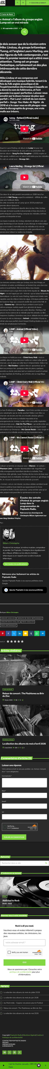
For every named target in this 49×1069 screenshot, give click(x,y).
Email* (4, 801)
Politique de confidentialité (12, 1029)
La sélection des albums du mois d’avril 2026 (24, 743)
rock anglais (28, 622)
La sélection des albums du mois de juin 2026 (21, 989)
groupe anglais (8, 618)
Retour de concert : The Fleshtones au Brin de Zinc (23, 999)
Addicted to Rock (11, 891)
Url (3, 812)
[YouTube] (4, 1044)
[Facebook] (19, 1044)
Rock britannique (8, 625)
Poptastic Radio (28, 509)
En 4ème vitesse (8, 739)
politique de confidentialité (20, 963)
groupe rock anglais (10, 622)
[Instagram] (14, 1044)
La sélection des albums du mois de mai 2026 (21, 1005)
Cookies (40, 1026)
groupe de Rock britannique (30, 618)
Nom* (4, 791)
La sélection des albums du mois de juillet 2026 (22, 984)
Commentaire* (7, 776)
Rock (4, 888)
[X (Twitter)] (9, 1044)
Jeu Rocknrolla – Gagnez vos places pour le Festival (23, 994)
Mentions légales (29, 1026)
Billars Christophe (11, 543)
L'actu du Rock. (7, 14)
